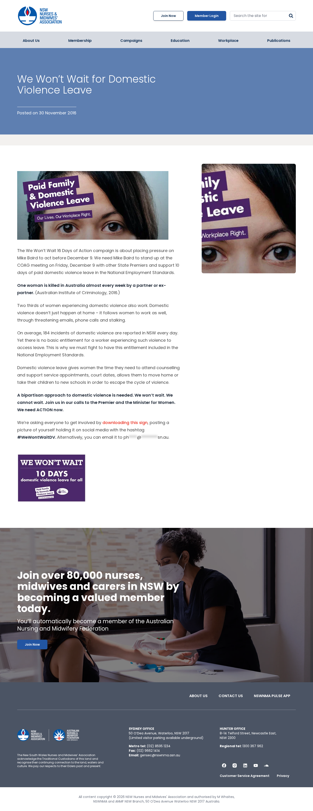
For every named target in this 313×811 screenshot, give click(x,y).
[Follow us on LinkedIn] (245, 765)
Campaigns (131, 40)
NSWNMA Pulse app (272, 695)
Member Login (207, 15)
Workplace (228, 40)
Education (180, 40)
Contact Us (231, 695)
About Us (31, 40)
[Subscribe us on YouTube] (255, 765)
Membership (80, 40)
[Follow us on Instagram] (234, 765)
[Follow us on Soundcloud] (266, 765)
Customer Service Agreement (244, 775)
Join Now (168, 15)
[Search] (291, 16)
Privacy (283, 775)
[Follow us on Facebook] (224, 765)
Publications (278, 40)
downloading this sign (125, 422)
